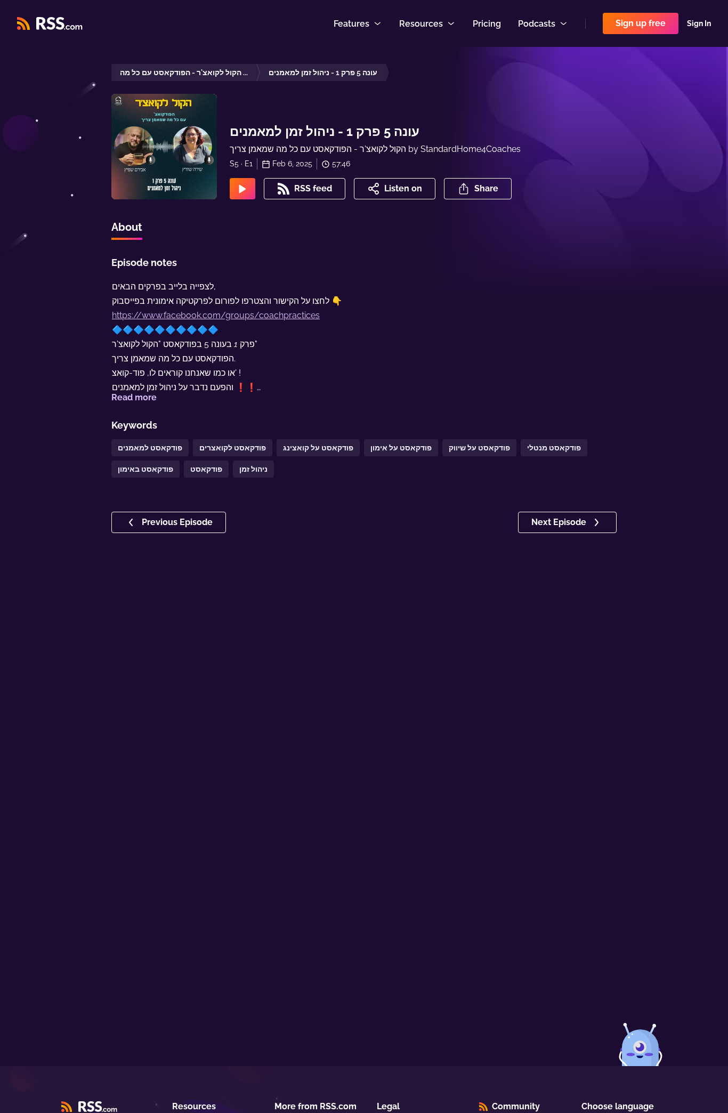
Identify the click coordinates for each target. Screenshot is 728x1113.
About (126, 227)
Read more (134, 397)
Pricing (487, 24)
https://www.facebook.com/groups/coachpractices (216, 315)
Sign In (699, 23)
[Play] (242, 188)
